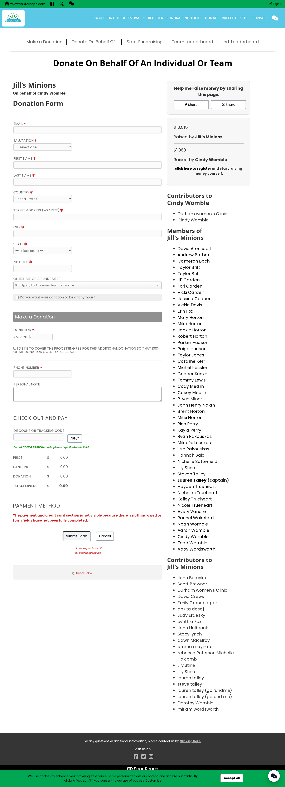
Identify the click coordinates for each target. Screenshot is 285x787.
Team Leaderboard (192, 42)
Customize (153, 780)
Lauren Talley (192, 480)
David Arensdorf (195, 248)
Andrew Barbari (194, 255)
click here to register (193, 168)
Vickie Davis (190, 305)
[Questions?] (71, 3)
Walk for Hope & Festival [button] (118, 18)
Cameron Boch (194, 261)
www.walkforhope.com (27, 4)
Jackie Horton (192, 330)
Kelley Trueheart (195, 499)
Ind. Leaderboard (240, 42)
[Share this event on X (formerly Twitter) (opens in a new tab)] (61, 4)
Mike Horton (190, 324)
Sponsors (260, 18)
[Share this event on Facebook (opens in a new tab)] (52, 4)
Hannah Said (191, 455)
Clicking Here (190, 741)
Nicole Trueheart (195, 505)
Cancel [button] (105, 536)
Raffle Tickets (234, 18)
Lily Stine (186, 468)
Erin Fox (185, 311)
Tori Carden (190, 286)
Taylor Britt (189, 267)
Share (192, 104)
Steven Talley (192, 474)
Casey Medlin (192, 392)
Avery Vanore (192, 511)
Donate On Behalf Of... (94, 42)
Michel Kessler (192, 367)
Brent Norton (191, 411)
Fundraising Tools (184, 18)
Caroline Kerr (191, 361)
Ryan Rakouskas (195, 436)
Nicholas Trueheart (198, 493)
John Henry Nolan (196, 405)
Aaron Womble (193, 530)
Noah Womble (193, 524)
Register (155, 18)
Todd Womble (192, 543)
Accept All (232, 778)
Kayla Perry (189, 430)
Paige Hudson (192, 349)
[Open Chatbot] (274, 776)
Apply (75, 438)
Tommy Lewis (192, 380)
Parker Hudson (193, 342)
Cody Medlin (191, 386)
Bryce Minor (190, 399)
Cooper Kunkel (193, 374)
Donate (211, 18)
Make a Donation (44, 42)
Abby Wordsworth (196, 549)
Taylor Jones (191, 355)
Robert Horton (192, 336)
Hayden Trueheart (197, 486)
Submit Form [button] (76, 536)
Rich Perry (188, 424)
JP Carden (189, 280)
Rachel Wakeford (196, 518)
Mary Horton (191, 317)
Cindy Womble (193, 536)
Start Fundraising (145, 42)
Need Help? (84, 573)
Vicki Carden (191, 292)
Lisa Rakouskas (193, 449)
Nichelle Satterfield (197, 461)
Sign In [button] (277, 3)
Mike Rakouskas (194, 443)
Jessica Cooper (194, 299)
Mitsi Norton (190, 418)
